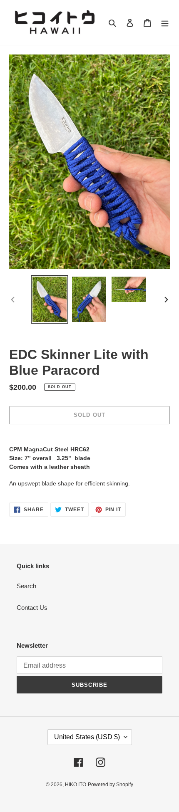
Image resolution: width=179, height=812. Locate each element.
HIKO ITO (75, 784)
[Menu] (165, 23)
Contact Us (32, 607)
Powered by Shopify (110, 784)
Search (26, 585)
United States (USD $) (87, 736)
